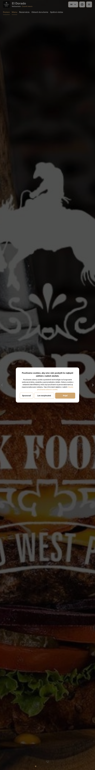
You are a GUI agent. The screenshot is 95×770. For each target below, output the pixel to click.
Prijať (65, 396)
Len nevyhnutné (44, 396)
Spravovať (26, 396)
